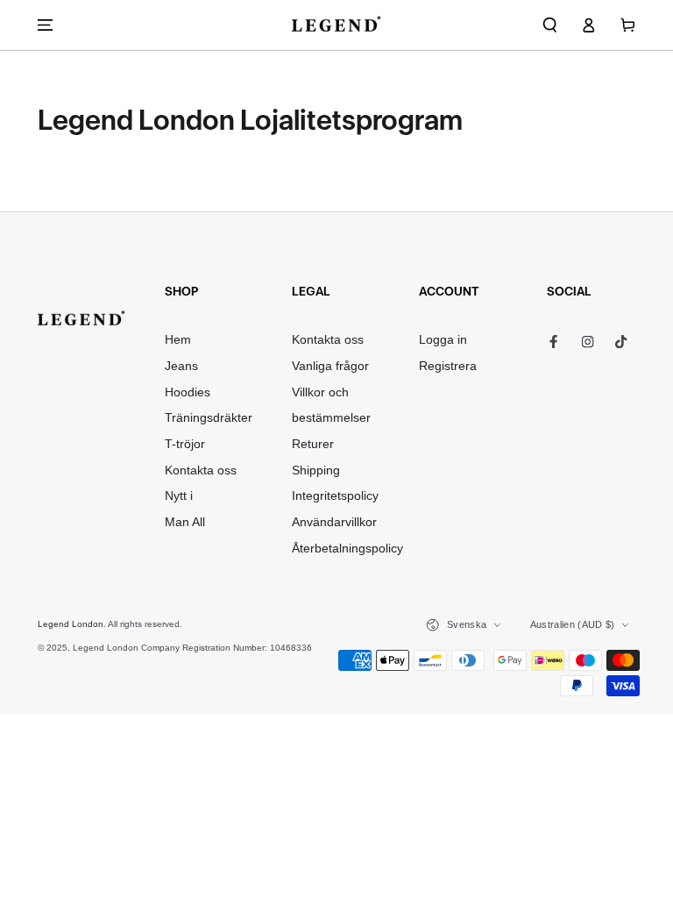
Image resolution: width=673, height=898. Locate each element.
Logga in (443, 339)
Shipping (316, 470)
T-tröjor (185, 444)
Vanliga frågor (330, 366)
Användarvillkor (334, 522)
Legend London (70, 624)
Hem (178, 339)
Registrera (448, 366)
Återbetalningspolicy (347, 548)
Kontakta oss (201, 470)
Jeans (181, 366)
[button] (550, 25)
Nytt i (179, 495)
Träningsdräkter (208, 417)
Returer (313, 444)
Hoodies (187, 392)
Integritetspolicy (335, 495)
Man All (185, 522)
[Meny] (45, 25)
